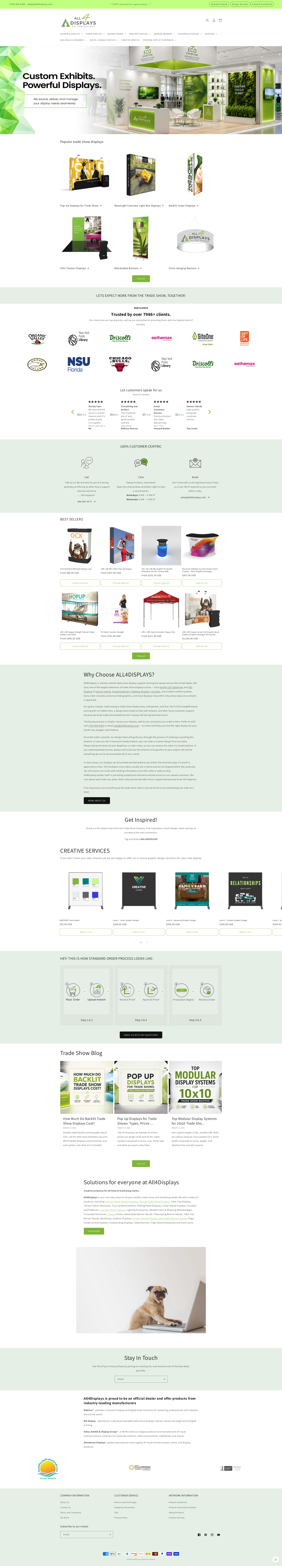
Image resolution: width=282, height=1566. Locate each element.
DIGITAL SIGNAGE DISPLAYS (103, 40)
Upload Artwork (219, 4)
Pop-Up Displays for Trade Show (79, 205)
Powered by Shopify (148, 1559)
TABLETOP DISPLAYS (138, 34)
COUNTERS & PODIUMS (188, 34)
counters (155, 691)
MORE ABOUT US (97, 800)
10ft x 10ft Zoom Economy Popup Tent (158, 632)
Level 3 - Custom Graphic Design (233, 920)
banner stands (103, 691)
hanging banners (121, 691)
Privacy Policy (120, 1517)
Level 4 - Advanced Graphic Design (181, 920)
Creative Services (177, 1517)
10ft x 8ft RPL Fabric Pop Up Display (116, 569)
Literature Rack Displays (112, 1209)
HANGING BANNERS (163, 34)
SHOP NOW (94, 1231)
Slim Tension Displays (73, 268)
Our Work (64, 1517)
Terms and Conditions (70, 1512)
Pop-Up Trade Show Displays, (154, 1201)
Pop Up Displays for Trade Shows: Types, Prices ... (137, 1120)
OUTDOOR (209, 34)
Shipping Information (124, 1507)
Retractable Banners (126, 268)
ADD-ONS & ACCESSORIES (72, 40)
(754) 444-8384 (96, 725)
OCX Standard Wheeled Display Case (76, 569)
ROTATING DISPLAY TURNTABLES (158, 40)
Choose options (80, 583)
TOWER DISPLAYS (94, 34)
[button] (71, 34)
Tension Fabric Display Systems (121, 1201)
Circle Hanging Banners (182, 268)
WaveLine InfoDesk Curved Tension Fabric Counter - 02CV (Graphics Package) (200, 570)
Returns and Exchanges (125, 1502)
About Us (64, 1502)
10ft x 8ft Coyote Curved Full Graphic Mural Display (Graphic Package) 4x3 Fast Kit (200, 633)
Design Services (240, 4)
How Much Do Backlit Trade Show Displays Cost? (84, 1120)
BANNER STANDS (115, 34)
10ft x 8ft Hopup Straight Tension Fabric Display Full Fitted (77, 633)
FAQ (116, 1512)
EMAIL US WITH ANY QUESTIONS (141, 1035)
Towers (111, 1214)
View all (141, 278)
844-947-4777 (85, 501)
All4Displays (136, 1559)
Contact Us (65, 1507)
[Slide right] (147, 942)
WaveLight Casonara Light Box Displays (137, 205)
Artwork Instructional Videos (182, 1507)
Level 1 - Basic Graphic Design (126, 920)
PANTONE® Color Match (70, 920)
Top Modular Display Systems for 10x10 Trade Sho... (194, 1120)
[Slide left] (134, 942)
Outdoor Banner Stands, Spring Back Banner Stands (159, 1218)
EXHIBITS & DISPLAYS (70, 34)
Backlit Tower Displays (182, 205)
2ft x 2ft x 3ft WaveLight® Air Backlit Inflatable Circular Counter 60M (157, 570)
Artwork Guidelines (262, 4)
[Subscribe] (164, 1379)
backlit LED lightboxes (171, 687)
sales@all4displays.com (193, 497)
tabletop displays (140, 691)
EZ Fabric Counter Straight (112, 632)
